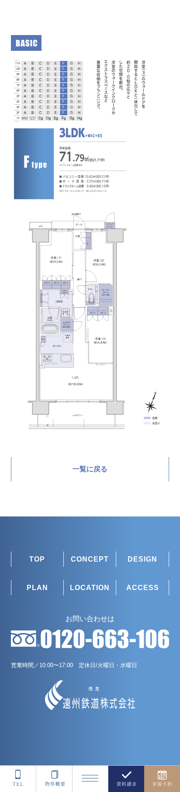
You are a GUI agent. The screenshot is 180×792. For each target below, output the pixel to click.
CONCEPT (90, 559)
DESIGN (142, 559)
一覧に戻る (90, 469)
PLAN (37, 587)
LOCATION (90, 587)
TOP (37, 559)
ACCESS (142, 587)
